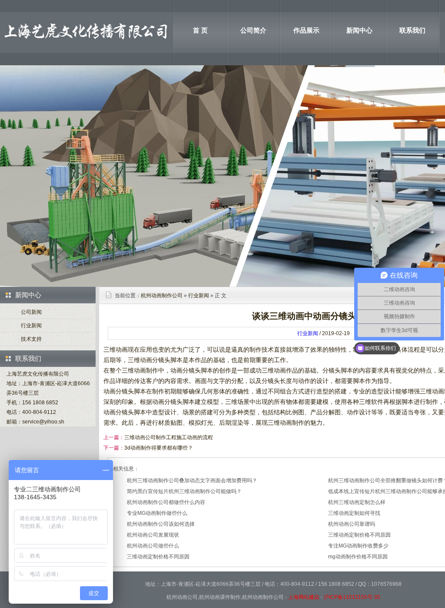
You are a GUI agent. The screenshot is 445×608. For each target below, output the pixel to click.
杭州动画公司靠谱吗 (351, 524)
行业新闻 (31, 325)
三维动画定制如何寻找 (354, 513)
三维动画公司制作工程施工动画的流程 (168, 437)
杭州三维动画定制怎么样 (356, 502)
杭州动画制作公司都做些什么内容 (166, 502)
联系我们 (412, 30)
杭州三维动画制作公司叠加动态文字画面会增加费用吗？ (192, 480)
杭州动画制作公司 (162, 295)
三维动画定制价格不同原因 (359, 535)
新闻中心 (359, 30)
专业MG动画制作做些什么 (157, 513)
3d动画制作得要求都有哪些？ (158, 448)
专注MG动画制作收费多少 (358, 546)
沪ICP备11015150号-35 (352, 597)
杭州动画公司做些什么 (153, 546)
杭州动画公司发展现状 (153, 535)
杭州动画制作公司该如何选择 (161, 524)
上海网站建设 (303, 597)
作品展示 (306, 30)
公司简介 (253, 30)
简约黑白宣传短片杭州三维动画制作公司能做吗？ (184, 491)
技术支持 (31, 339)
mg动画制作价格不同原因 (358, 557)
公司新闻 (31, 312)
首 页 (200, 30)
